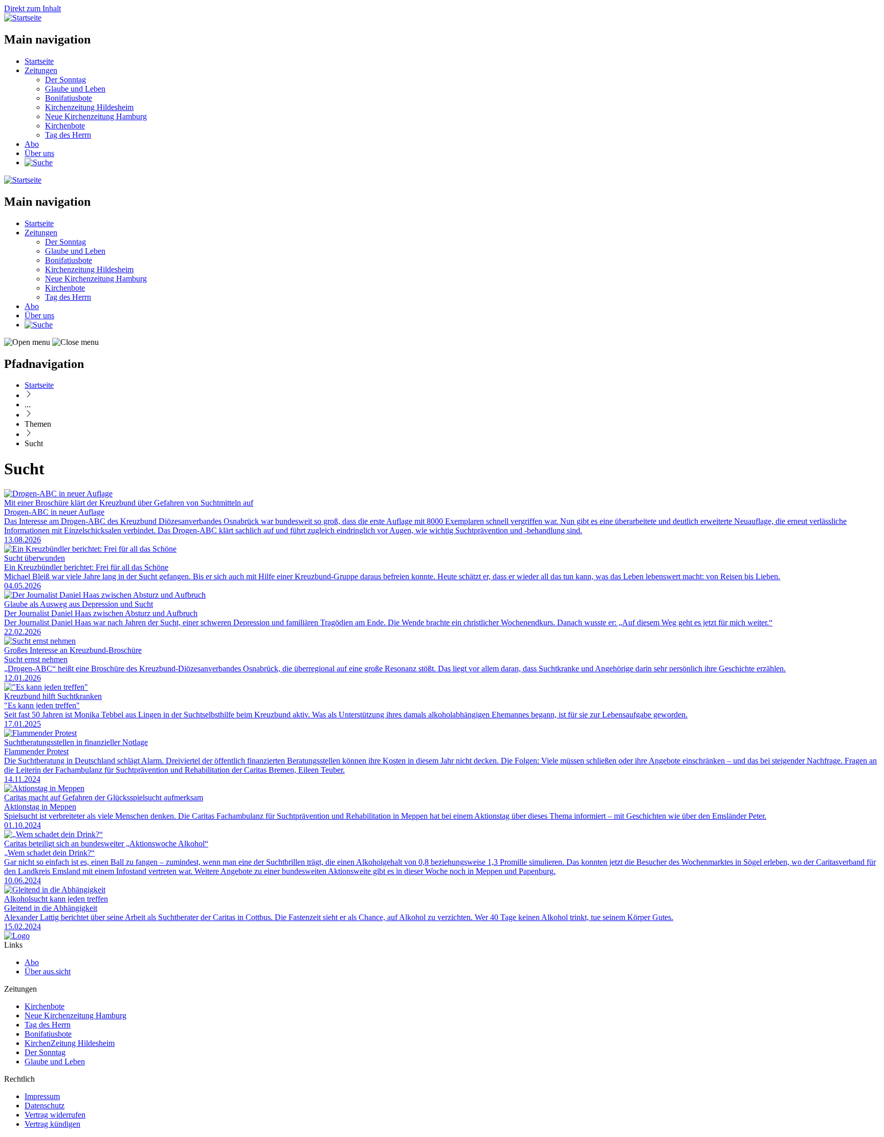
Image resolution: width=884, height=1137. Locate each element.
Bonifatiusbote (68, 98)
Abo (32, 144)
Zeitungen (41, 70)
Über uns (39, 153)
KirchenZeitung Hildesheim (70, 1043)
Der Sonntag (65, 79)
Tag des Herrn (68, 134)
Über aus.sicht (48, 971)
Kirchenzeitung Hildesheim (89, 107)
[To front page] (17, 935)
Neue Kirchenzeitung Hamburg (96, 116)
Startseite (39, 61)
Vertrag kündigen (52, 1124)
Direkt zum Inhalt (32, 8)
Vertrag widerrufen (55, 1114)
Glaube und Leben (75, 88)
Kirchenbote (65, 125)
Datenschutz (44, 1105)
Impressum (42, 1096)
